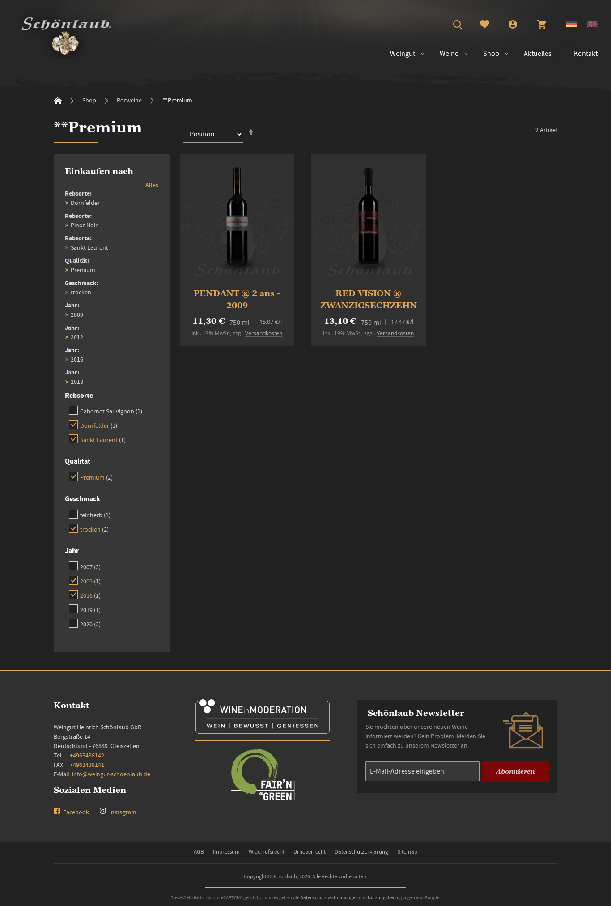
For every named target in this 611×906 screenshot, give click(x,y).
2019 (90, 609)
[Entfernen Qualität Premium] (66, 270)
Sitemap (407, 851)
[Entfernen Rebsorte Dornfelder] (66, 202)
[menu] (489, 54)
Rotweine (130, 100)
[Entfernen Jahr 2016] (66, 359)
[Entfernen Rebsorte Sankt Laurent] (66, 247)
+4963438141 (87, 765)
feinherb (95, 514)
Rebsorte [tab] (79, 395)
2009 (90, 581)
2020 (90, 624)
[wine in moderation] (262, 731)
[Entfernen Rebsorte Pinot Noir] (66, 225)
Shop (90, 100)
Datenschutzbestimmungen (329, 897)
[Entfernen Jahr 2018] (66, 381)
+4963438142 (87, 755)
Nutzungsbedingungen (391, 897)
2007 (90, 566)
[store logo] (66, 34)
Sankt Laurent (103, 439)
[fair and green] (262, 799)
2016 (90, 595)
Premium (96, 477)
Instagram (122, 812)
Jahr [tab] (72, 550)
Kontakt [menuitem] (586, 53)
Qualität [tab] (77, 461)
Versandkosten (263, 333)
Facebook (75, 812)
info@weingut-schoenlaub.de (111, 774)
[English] (592, 25)
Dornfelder (98, 425)
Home (58, 100)
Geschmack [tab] (82, 498)
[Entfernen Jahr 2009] (66, 314)
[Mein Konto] (513, 25)
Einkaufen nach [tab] (99, 171)
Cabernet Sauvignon (111, 411)
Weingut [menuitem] (402, 53)
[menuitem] (444, 54)
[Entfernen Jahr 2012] (66, 337)
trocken (94, 529)
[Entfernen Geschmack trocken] (66, 292)
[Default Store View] (571, 25)
